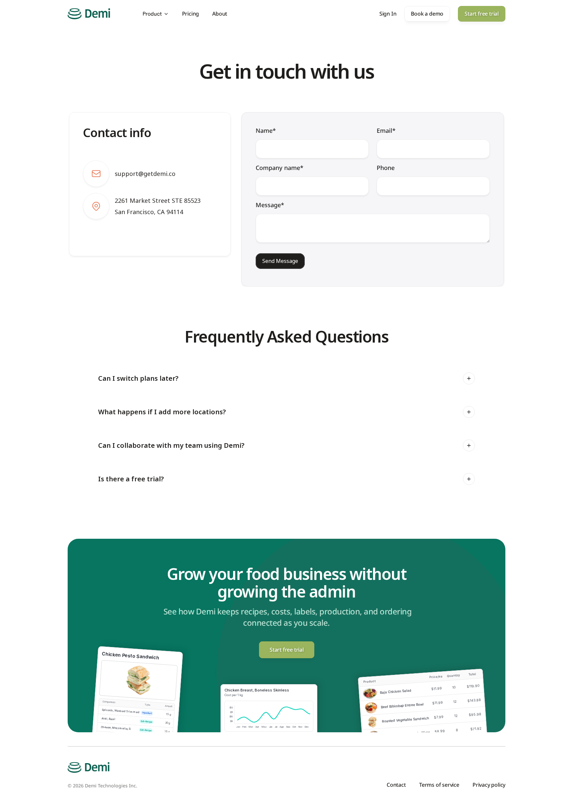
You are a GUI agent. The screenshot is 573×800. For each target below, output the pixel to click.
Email (386, 130)
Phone (386, 168)
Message (270, 205)
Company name (279, 168)
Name (266, 130)
